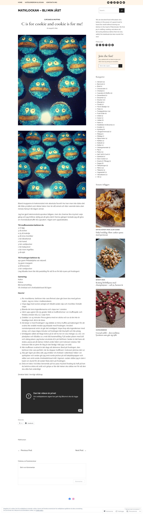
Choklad (100, 91)
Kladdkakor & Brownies (105, 125)
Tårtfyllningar (101, 165)
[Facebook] (108, 2)
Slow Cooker (101, 159)
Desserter (100, 98)
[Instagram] (111, 2)
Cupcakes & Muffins (52, 19)
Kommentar (78, 481)
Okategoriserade (102, 147)
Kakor (99, 122)
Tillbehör (100, 170)
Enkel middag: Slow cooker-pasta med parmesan (109, 233)
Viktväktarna (101, 175)
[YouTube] (121, 2)
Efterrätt (100, 102)
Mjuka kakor (101, 138)
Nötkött (99, 143)
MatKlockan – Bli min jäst (39, 10)
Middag (99, 136)
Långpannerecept (103, 131)
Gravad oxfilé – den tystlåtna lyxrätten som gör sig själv (107, 334)
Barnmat (100, 84)
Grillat (99, 116)
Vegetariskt (101, 172)
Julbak (99, 120)
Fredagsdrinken (102, 111)
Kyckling (100, 129)
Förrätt (99, 104)
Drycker (99, 100)
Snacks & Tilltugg (103, 161)
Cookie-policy (39, 510)
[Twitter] (124, 2)
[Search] (122, 10)
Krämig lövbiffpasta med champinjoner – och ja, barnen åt (109, 284)
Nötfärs (99, 141)
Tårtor (99, 168)
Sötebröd (100, 156)
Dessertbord (101, 95)
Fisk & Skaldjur (102, 107)
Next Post (79, 450)
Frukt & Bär (101, 113)
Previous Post (26, 450)
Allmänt (99, 82)
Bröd (98, 86)
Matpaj (99, 134)
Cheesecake (101, 89)
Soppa (99, 163)
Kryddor (100, 127)
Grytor (99, 118)
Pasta (99, 152)
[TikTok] (114, 2)
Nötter (99, 145)
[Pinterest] (117, 2)
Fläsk (99, 109)
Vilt (98, 177)
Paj (98, 150)
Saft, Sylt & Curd (102, 154)
